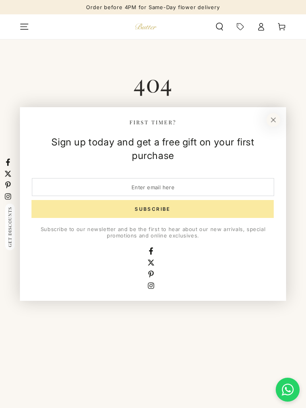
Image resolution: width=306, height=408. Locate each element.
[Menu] (24, 26)
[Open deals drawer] (240, 26)
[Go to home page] (146, 27)
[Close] (273, 120)
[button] (219, 26)
